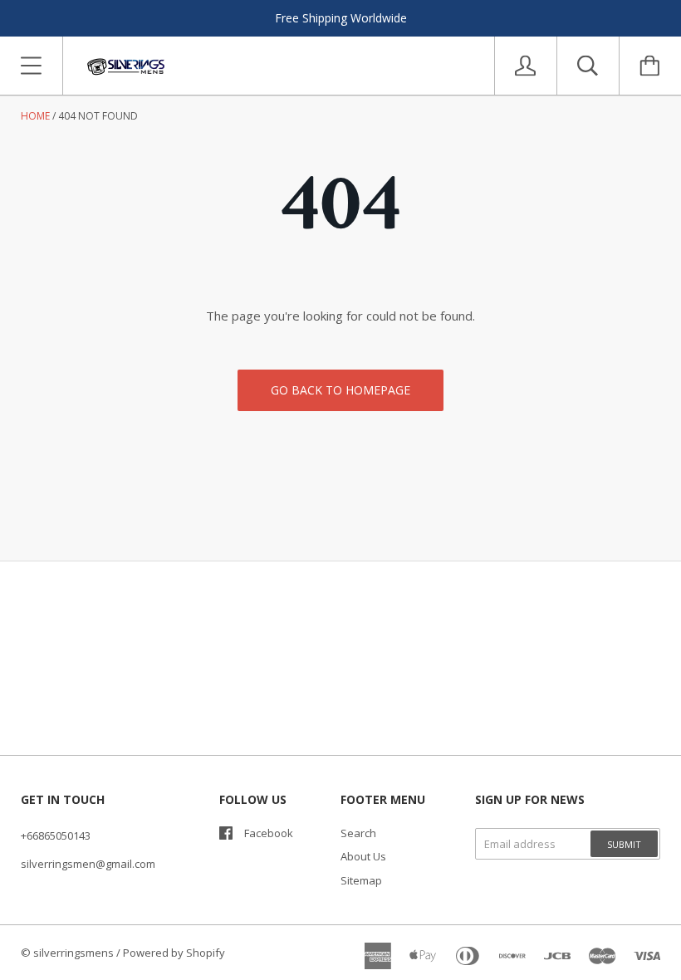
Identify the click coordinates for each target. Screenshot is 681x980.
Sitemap (361, 880)
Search (358, 833)
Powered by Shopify (174, 952)
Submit (624, 844)
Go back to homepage (340, 390)
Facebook (268, 833)
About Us (363, 856)
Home (35, 116)
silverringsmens (73, 952)
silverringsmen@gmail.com (88, 863)
